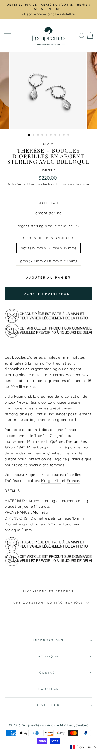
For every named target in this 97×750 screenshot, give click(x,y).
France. (73, 480)
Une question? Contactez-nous (48, 602)
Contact (48, 672)
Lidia (48, 143)
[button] (83, 747)
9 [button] (64, 135)
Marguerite (51, 480)
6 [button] (51, 135)
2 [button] (34, 135)
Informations (48, 640)
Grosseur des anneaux (48, 238)
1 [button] (29, 135)
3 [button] (38, 135)
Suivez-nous (48, 705)
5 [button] (47, 135)
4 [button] (42, 135)
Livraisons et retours (48, 591)
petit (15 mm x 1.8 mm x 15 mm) (48, 248)
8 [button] (60, 135)
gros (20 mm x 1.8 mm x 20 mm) (48, 260)
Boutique (48, 656)
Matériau (48, 203)
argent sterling (48, 213)
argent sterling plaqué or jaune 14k (49, 225)
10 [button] (68, 135)
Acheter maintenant (48, 294)
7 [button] (55, 135)
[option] (48, 10)
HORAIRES (48, 689)
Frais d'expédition (20, 184)
